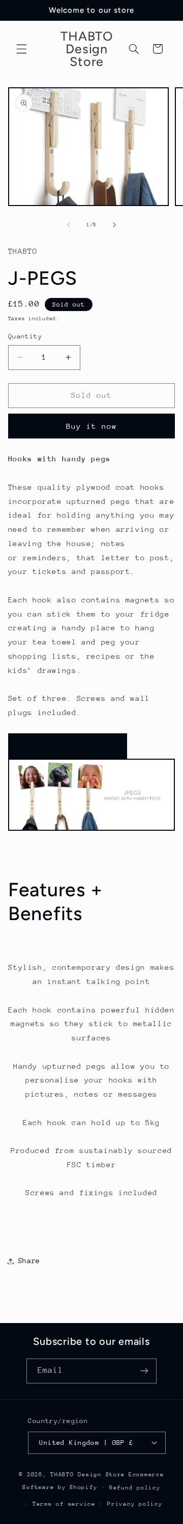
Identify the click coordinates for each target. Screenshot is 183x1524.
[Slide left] (68, 225)
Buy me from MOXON (67, 745)
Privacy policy (134, 1504)
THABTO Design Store (87, 1474)
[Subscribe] (144, 1371)
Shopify (83, 1487)
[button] (21, 48)
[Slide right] (114, 225)
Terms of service (64, 1504)
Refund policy (135, 1487)
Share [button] (29, 1261)
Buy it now (91, 426)
